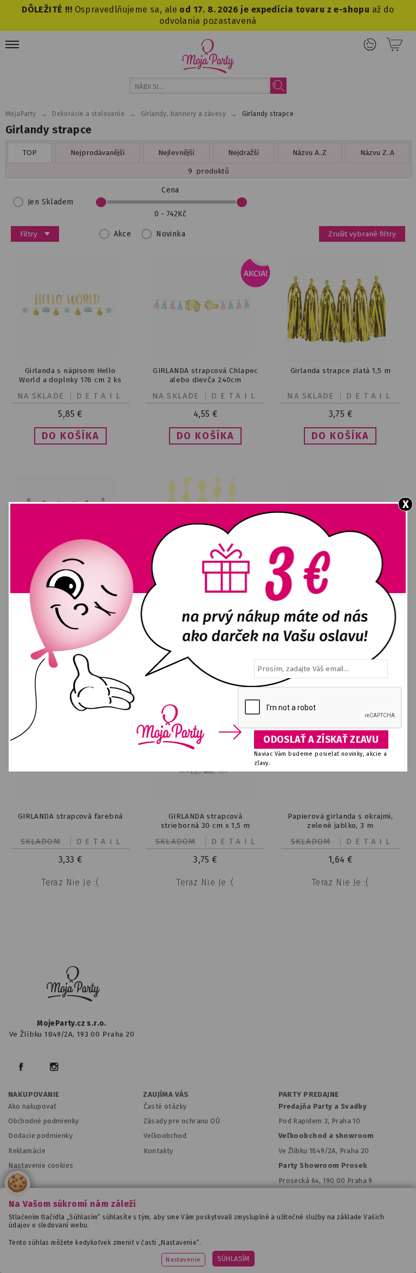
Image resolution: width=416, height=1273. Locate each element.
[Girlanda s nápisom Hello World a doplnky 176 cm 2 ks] (70, 353)
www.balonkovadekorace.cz (115, 1245)
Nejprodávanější (97, 152)
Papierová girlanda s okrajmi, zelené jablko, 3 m (340, 821)
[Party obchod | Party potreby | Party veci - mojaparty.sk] (208, 56)
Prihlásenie (370, 44)
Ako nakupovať (32, 1106)
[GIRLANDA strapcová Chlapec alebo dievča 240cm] (205, 353)
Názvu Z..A (377, 152)
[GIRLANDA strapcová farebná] (70, 798)
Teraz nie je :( (70, 882)
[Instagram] (53, 1066)
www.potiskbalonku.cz (221, 1245)
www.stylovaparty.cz (313, 1245)
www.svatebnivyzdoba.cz (242, 1231)
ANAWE (323, 1268)
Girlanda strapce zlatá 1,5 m (340, 370)
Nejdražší (243, 152)
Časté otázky (165, 1106)
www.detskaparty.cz (339, 1231)
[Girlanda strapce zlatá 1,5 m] (340, 360)
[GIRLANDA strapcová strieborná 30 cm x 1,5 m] (205, 798)
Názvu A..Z (309, 152)
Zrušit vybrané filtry (362, 234)
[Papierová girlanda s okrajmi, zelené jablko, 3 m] (340, 773)
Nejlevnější (176, 152)
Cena (170, 190)
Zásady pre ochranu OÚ (182, 1121)
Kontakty (158, 1151)
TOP (30, 152)
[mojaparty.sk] (73, 984)
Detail (100, 396)
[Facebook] (20, 1066)
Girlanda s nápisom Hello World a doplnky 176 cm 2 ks (70, 375)
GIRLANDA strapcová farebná (70, 816)
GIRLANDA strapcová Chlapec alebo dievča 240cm (205, 375)
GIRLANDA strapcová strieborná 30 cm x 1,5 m (205, 821)
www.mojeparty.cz (70, 1231)
